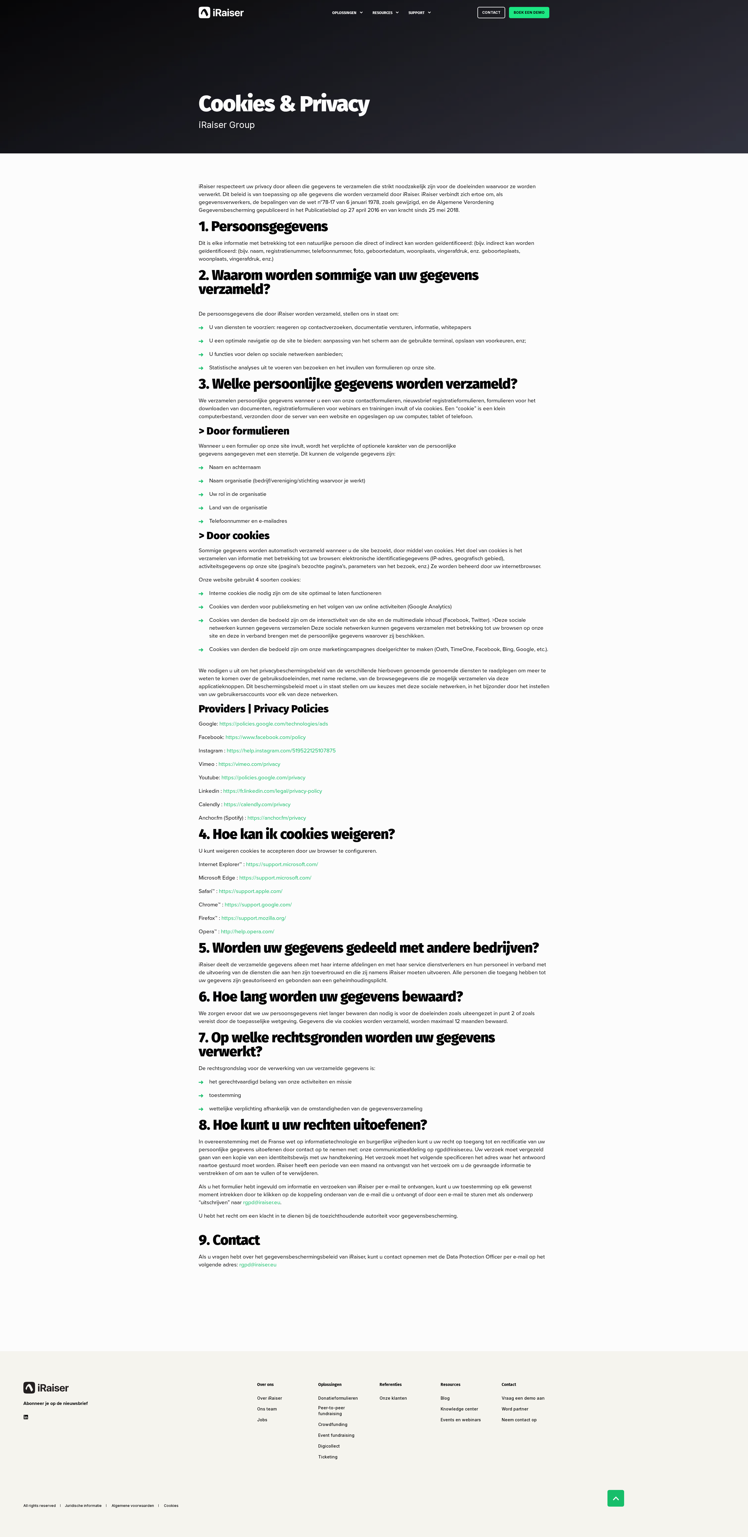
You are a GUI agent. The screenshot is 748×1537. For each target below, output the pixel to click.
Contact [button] (491, 12)
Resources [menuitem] (382, 12)
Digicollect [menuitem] (329, 1445)
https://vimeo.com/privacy (249, 764)
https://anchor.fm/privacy (276, 817)
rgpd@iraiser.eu (261, 1202)
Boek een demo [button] (529, 12)
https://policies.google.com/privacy (263, 777)
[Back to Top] (615, 1498)
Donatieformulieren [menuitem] (338, 1398)
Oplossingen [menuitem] (344, 12)
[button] (56, 1403)
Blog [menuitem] (445, 1398)
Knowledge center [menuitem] (459, 1408)
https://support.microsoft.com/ (282, 864)
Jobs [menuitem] (262, 1419)
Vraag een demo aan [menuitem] (523, 1398)
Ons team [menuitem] (267, 1408)
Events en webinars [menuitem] (461, 1419)
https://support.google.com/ (258, 904)
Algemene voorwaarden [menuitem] (133, 1505)
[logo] (46, 1388)
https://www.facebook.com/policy (266, 737)
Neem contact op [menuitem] (519, 1419)
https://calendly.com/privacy (257, 804)
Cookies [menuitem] (171, 1505)
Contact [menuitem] (509, 1385)
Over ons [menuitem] (265, 1385)
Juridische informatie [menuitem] (83, 1505)
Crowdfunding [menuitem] (332, 1424)
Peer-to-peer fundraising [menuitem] (331, 1410)
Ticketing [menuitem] (327, 1456)
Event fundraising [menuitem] (336, 1435)
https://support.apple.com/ (251, 891)
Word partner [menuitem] (515, 1408)
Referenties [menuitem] (391, 1385)
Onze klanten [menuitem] (393, 1398)
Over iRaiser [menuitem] (269, 1398)
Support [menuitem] (416, 12)
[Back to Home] (221, 12)
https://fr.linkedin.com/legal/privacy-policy (272, 791)
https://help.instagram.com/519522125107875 (281, 750)
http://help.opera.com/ (247, 931)
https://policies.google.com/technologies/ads (273, 723)
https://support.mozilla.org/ (253, 918)
